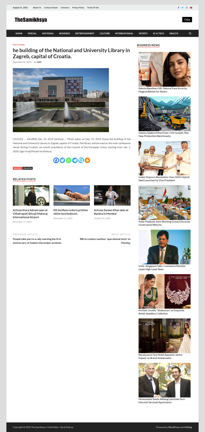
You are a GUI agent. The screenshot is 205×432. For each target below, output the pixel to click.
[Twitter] (182, 7)
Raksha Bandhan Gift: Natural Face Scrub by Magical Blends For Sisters (163, 90)
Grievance (65, 7)
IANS (39, 62)
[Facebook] (178, 7)
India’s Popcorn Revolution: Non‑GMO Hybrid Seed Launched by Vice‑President (164, 178)
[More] (87, 160)
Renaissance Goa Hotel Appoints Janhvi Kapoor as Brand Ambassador (160, 356)
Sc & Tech (158, 33)
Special (32, 33)
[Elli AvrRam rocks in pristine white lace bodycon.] (71, 206)
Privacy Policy (78, 7)
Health (173, 33)
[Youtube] (191, 7)
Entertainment (84, 33)
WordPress (174, 427)
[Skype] (81, 160)
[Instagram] (187, 7)
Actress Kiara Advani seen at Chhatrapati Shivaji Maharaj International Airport (30, 213)
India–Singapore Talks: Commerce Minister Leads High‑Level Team (162, 267)
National (48, 33)
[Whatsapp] (68, 160)
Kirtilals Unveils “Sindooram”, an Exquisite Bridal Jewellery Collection (161, 312)
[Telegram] (75, 160)
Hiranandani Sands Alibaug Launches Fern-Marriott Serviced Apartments (162, 400)
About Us (37, 7)
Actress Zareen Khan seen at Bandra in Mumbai (111, 211)
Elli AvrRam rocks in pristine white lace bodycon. (70, 211)
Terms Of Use (93, 7)
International (124, 33)
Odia (187, 19)
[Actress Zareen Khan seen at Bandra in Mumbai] (112, 206)
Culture (105, 33)
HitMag (188, 427)
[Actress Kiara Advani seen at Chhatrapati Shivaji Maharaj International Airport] (31, 206)
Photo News (19, 45)
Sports (143, 33)
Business (64, 33)
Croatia (27, 168)
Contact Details (51, 7)
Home (19, 33)
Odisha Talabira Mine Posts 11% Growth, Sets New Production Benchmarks (164, 134)
